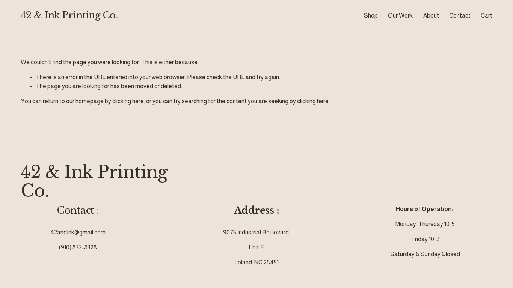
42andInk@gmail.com (78, 232)
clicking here (128, 101)
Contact (460, 15)
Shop (371, 15)
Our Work (400, 15)
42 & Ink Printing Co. (69, 15)
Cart (486, 15)
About (431, 15)
